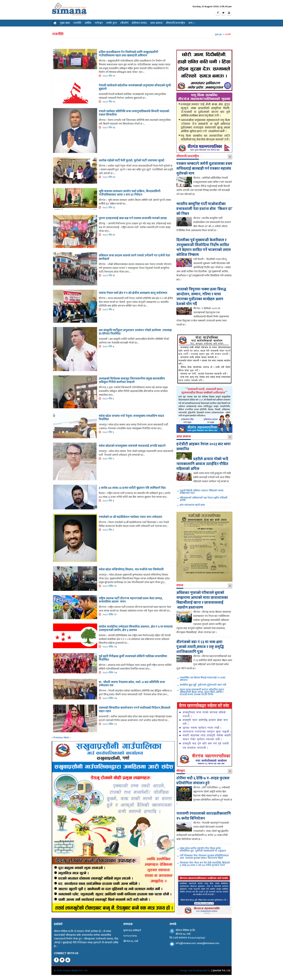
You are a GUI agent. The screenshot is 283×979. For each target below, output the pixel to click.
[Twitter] (223, 12)
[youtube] (228, 12)
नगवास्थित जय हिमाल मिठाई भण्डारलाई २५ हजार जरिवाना (203, 679)
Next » (67, 737)
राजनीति (77, 23)
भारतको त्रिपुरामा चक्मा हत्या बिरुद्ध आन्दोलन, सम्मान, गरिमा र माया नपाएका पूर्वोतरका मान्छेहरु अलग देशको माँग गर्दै (201, 296)
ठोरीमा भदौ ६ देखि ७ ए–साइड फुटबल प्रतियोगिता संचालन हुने (202, 780)
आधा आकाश (156, 23)
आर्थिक (88, 23)
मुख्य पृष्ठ (218, 34)
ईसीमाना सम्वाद (139, 23)
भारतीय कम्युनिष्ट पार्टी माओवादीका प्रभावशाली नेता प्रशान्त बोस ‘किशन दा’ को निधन (204, 209)
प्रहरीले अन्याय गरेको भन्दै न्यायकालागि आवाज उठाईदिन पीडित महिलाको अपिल (202, 464)
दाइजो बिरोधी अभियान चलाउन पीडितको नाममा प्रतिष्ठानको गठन (201, 491)
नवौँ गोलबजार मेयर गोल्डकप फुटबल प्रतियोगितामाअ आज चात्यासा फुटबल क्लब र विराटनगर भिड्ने (204, 856)
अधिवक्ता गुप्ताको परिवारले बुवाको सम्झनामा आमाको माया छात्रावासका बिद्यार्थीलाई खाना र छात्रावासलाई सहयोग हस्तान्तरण (202, 600)
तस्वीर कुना (111, 23)
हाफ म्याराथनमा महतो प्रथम (192, 505)
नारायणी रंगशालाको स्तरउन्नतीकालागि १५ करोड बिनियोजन (203, 816)
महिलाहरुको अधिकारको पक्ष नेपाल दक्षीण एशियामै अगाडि (203, 499)
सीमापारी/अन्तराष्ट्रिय (175, 23)
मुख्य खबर (65, 23)
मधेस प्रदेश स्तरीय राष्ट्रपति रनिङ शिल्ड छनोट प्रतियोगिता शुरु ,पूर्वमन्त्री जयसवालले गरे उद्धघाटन (203, 849)
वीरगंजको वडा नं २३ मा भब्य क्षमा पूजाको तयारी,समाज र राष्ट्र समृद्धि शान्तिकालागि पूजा (200, 647)
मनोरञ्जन (99, 23)
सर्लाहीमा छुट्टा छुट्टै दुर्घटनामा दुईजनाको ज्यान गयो (203, 685)
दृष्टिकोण (124, 23)
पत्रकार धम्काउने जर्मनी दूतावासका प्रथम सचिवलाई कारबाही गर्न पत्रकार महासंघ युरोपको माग (204, 169)
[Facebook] (217, 12)
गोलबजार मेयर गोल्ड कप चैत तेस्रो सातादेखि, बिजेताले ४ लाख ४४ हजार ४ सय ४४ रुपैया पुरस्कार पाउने (205, 864)
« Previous (57, 737)
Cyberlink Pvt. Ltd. (221, 970)
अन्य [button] (190, 23)
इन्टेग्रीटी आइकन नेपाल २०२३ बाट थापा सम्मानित (203, 446)
